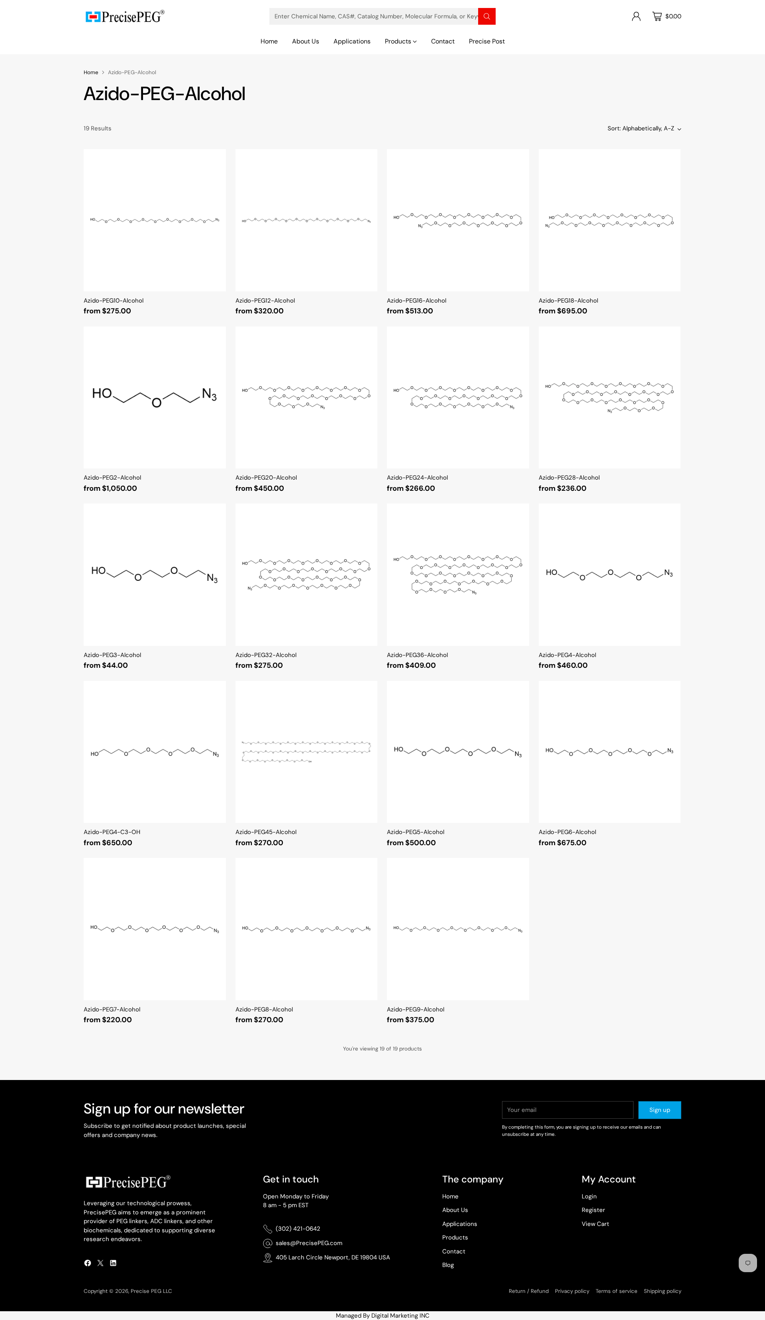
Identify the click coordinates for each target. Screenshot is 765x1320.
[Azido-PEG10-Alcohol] (155, 220)
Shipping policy (662, 1291)
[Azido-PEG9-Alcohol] (458, 929)
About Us (455, 1210)
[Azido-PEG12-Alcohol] (306, 220)
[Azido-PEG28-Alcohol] (610, 398)
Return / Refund (529, 1291)
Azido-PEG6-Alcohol (567, 832)
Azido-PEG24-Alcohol (417, 478)
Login (589, 1196)
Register (593, 1210)
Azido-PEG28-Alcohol (569, 478)
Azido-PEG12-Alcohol (265, 301)
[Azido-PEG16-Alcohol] (458, 220)
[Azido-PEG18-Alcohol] (610, 220)
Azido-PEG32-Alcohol (265, 655)
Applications (459, 1224)
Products (455, 1237)
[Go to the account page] (636, 16)
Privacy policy (572, 1291)
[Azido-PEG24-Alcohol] (458, 398)
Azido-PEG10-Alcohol (113, 301)
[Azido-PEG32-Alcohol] (306, 575)
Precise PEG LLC (151, 1291)
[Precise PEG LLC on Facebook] (87, 1264)
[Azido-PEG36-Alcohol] (458, 575)
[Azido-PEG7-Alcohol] (155, 929)
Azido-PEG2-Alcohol (112, 478)
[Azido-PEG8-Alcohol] (306, 929)
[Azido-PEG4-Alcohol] (610, 575)
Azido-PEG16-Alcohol (416, 301)
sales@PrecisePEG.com (309, 1243)
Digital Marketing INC (400, 1316)
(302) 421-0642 (298, 1229)
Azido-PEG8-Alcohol (264, 1009)
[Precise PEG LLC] (124, 16)
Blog (448, 1265)
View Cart (595, 1224)
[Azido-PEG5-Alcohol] (458, 752)
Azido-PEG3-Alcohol (112, 655)
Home (91, 72)
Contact (453, 1251)
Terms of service (617, 1291)
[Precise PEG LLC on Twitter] (100, 1264)
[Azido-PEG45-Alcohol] (306, 752)
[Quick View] (215, 159)
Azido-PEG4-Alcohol (567, 655)
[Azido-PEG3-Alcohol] (155, 575)
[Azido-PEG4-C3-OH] (155, 752)
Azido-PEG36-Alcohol (417, 655)
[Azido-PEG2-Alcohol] (155, 398)
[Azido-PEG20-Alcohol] (306, 398)
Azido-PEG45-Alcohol (265, 832)
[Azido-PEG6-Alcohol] (610, 752)
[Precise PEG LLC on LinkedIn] (113, 1264)
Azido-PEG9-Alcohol (415, 1009)
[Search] (487, 16)
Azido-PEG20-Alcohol (266, 478)
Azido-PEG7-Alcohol (112, 1009)
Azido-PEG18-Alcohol (568, 301)
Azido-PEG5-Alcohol (415, 832)
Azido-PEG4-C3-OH (112, 832)
